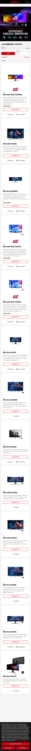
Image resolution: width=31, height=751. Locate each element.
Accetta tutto (23, 748)
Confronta (10, 114)
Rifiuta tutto (8, 748)
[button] (2, 2)
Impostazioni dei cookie (15, 744)
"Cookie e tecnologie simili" (21, 740)
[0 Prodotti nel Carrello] (29, 2)
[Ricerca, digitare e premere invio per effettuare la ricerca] (26, 2)
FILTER (8, 53)
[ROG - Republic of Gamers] (15, 2)
